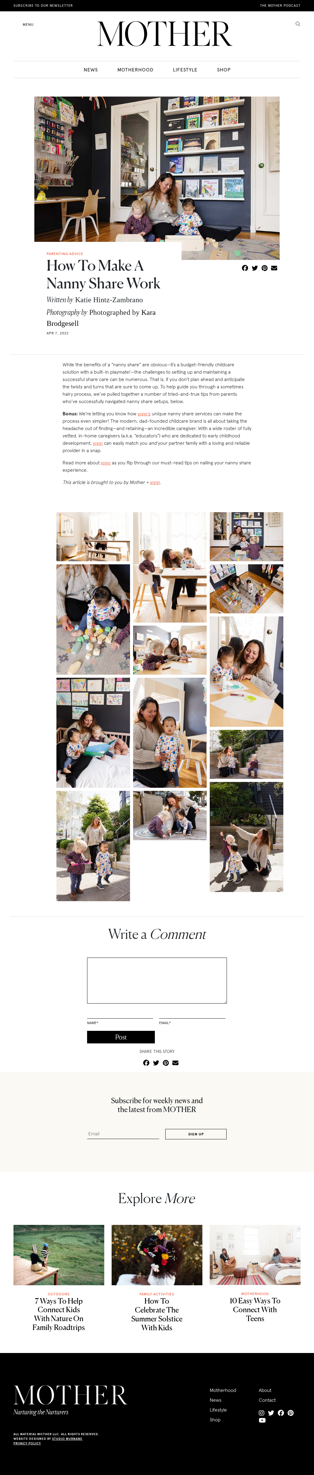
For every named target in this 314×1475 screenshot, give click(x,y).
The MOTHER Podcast (280, 5)
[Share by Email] (274, 268)
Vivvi (98, 443)
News (91, 70)
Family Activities (157, 1294)
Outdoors (59, 1294)
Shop (224, 70)
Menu (28, 24)
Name (92, 1022)
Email (165, 1022)
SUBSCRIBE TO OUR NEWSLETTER (43, 5)
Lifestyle (185, 70)
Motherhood (135, 70)
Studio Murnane (67, 1439)
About (265, 1390)
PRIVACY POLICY (27, 1443)
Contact (267, 1400)
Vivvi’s (144, 414)
